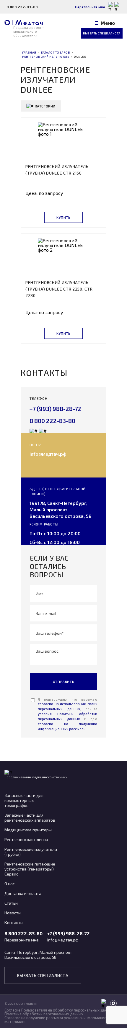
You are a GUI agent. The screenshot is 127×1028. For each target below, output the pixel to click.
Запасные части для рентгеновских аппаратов (29, 818)
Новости (12, 912)
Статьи (11, 903)
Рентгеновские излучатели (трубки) (30, 852)
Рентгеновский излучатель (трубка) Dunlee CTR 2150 (57, 169)
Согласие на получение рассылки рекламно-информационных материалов (59, 1020)
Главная (29, 52)
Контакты (13, 922)
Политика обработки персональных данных (43, 1014)
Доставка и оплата (22, 893)
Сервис (11, 873)
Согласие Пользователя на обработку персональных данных (59, 1010)
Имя (39, 593)
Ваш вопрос (47, 651)
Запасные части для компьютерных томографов (23, 800)
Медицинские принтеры (28, 829)
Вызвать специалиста (102, 33)
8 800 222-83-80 (22, 7)
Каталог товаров (55, 52)
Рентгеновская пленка (26, 839)
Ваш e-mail (46, 613)
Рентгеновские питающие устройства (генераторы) (29, 866)
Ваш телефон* (50, 632)
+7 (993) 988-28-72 (55, 408)
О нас (9, 883)
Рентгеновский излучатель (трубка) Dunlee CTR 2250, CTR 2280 (58, 289)
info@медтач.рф (48, 454)
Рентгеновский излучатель (45, 56)
